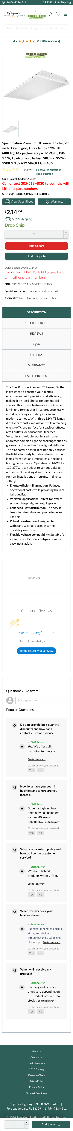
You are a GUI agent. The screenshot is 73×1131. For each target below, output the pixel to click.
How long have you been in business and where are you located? (38, 790)
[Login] (51, 14)
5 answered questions (48, 170)
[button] (36, 41)
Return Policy (36, 1081)
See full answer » (36, 759)
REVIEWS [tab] (36, 333)
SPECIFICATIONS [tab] (36, 323)
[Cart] (58, 14)
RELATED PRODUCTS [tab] (36, 376)
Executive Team (36, 1075)
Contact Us (36, 1057)
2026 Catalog (36, 1069)
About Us (36, 1051)
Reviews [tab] (34, 578)
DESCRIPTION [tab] (36, 312)
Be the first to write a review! (36, 650)
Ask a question (44, 174)
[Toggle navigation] (64, 14)
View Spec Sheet (22, 201)
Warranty (57, 201)
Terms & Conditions (36, 1093)
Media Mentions (36, 1063)
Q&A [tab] (36, 344)
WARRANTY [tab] (36, 365)
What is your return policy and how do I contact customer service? (40, 853)
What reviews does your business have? (36, 913)
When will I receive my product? (35, 971)
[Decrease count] (65, 236)
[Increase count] (65, 232)
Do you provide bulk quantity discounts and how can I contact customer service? (39, 729)
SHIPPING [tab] (36, 354)
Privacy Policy (36, 1087)
